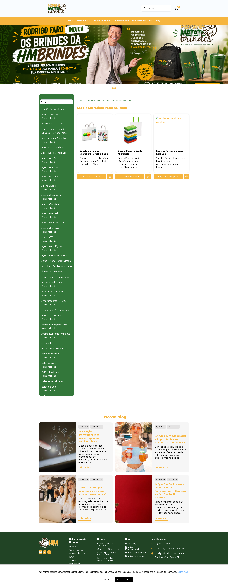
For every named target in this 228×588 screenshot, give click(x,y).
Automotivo (47, 343)
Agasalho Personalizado (53, 153)
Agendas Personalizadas (54, 255)
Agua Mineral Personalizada (56, 261)
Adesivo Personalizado (53, 147)
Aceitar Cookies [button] (124, 580)
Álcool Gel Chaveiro (51, 271)
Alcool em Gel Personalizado (56, 266)
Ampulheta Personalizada (55, 310)
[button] (91, 176)
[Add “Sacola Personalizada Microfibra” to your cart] (148, 176)
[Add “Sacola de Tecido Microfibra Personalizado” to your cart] (110, 176)
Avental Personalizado (53, 348)
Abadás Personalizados (53, 109)
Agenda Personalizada (53, 222)
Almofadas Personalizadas (55, 277)
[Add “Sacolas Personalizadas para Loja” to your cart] (186, 176)
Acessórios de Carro (51, 123)
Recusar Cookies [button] (104, 580)
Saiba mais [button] (183, 572)
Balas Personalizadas (52, 381)
